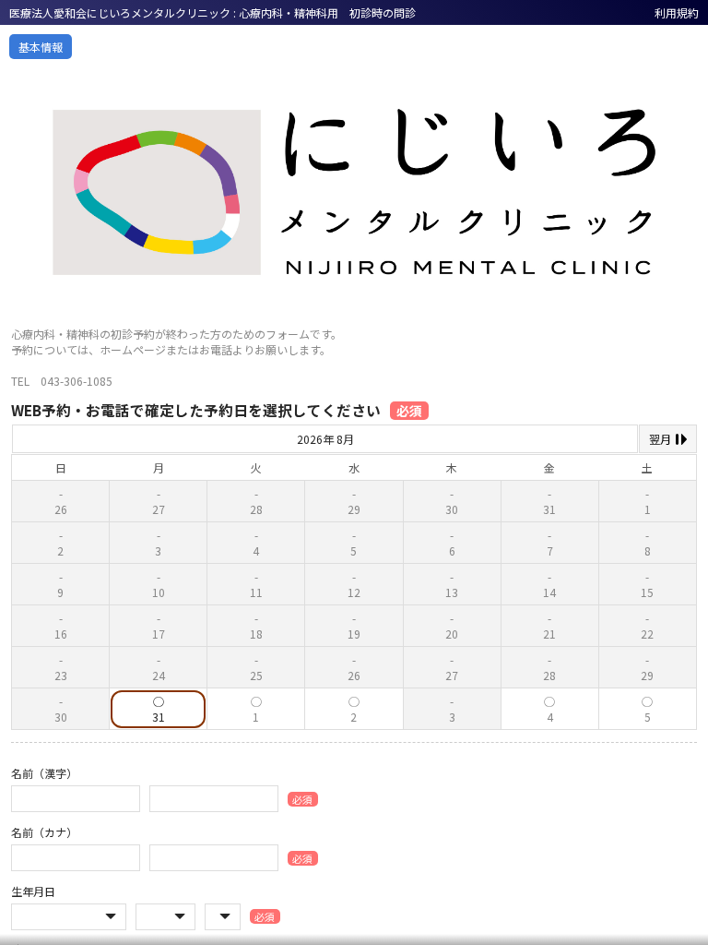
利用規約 (677, 12)
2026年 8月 (325, 439)
